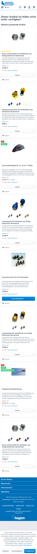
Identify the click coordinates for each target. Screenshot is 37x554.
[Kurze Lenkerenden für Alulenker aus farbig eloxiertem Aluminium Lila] (27, 439)
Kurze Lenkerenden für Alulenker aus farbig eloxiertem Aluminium (16, 446)
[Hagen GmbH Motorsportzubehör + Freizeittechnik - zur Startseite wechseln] (7, 3)
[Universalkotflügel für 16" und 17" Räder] (18, 148)
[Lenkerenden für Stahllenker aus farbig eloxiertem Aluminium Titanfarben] (14, 327)
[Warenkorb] (34, 7)
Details (17, 75)
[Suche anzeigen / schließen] (20, 7)
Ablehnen (6, 551)
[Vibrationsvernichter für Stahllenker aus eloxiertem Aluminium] (18, 92)
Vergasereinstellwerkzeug (11, 389)
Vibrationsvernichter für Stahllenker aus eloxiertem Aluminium (17, 111)
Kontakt (18, 509)
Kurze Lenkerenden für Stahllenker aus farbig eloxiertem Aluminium (17, 55)
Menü (7, 7)
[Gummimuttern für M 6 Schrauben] (18, 260)
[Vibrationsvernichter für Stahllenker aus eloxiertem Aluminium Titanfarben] (18, 104)
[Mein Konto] (29, 7)
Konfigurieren (29, 551)
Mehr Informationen (25, 545)
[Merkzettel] (25, 7)
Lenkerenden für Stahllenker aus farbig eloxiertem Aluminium (17, 334)
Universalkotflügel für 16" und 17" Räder (17, 166)
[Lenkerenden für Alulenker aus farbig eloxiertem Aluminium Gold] (27, 215)
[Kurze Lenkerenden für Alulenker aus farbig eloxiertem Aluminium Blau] (10, 439)
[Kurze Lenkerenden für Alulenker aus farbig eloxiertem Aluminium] (18, 427)
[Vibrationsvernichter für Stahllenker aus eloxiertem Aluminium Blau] (10, 104)
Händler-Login (20, 505)
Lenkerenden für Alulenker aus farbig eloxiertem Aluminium (16, 222)
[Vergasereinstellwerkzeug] (18, 371)
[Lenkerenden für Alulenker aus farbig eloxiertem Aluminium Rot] (18, 215)
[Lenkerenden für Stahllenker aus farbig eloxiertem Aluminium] (18, 316)
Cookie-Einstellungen (8, 505)
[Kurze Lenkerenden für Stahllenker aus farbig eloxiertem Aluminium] (18, 36)
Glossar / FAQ (30, 505)
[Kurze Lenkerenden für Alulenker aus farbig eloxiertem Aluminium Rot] (18, 439)
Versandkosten (6, 499)
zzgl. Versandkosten (12, 70)
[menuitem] (5, 7)
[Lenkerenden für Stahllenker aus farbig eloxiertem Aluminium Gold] (22, 327)
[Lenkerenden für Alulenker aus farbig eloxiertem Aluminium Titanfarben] (10, 215)
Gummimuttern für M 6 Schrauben (15, 277)
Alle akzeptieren (17, 551)
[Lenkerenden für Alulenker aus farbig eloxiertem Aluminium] (18, 204)
